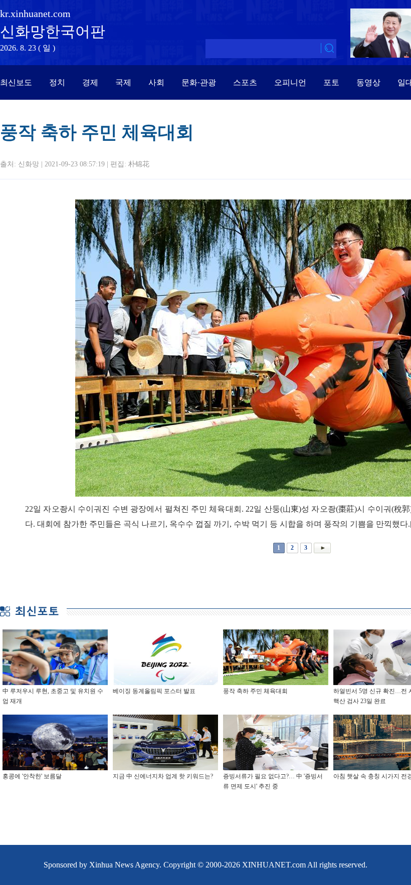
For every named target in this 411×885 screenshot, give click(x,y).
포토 (331, 82)
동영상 (368, 82)
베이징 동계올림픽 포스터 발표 (154, 691)
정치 (57, 82)
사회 (156, 82)
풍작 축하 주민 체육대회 (255, 691)
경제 (90, 82)
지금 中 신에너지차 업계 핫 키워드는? (163, 776)
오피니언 (290, 82)
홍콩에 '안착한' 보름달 (32, 776)
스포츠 (245, 82)
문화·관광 (198, 82)
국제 (123, 82)
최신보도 (16, 82)
